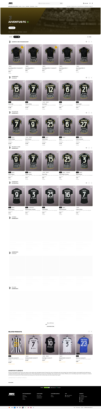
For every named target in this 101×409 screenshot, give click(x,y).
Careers (24, 399)
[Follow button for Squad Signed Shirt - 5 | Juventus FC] (57, 45)
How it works (39, 395)
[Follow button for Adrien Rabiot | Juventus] (74, 152)
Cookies (82, 407)
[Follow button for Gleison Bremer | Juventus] (40, 187)
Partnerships (25, 396)
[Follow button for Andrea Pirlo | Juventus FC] (24, 335)
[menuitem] (85, 3)
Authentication (39, 397)
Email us (52, 396)
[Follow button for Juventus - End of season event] (86, 42)
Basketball (27, 6)
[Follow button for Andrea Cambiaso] (91, 116)
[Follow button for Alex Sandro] (57, 81)
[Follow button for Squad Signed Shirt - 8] (91, 45)
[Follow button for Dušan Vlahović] (40, 116)
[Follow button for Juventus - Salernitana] (86, 183)
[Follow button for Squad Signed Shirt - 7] (74, 45)
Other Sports (32, 6)
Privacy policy (78, 407)
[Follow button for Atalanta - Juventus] (86, 113)
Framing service (39, 396)
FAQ (51, 395)
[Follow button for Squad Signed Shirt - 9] (40, 45)
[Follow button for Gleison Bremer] (91, 152)
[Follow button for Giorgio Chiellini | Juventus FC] (74, 335)
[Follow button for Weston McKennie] (74, 187)
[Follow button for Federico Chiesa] (40, 81)
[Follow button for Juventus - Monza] (86, 78)
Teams (36, 6)
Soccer (23, 6)
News (24, 397)
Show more (10, 382)
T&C (74, 407)
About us (24, 395)
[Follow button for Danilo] (74, 81)
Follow (12, 27)
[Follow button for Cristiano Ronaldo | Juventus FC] (40, 335)
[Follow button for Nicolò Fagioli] (91, 81)
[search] (50, 3)
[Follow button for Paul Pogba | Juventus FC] (57, 335)
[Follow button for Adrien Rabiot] (57, 116)
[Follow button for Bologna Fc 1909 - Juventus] (86, 148)
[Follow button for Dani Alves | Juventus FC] (91, 335)
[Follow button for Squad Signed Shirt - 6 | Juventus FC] (24, 45)
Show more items (50, 326)
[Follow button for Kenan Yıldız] (24, 81)
